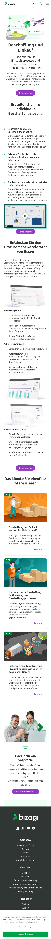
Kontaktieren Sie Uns (25, 860)
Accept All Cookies (25, 934)
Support (25, 907)
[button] (41, 3)
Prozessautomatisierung (25, 880)
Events (25, 852)
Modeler (25, 872)
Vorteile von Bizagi (25, 845)
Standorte (25, 856)
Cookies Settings (25, 927)
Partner (25, 904)
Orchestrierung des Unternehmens (25, 887)
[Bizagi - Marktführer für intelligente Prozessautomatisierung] (10, 3)
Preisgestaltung (25, 891)
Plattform (25, 876)
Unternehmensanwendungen (25, 884)
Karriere (25, 849)
